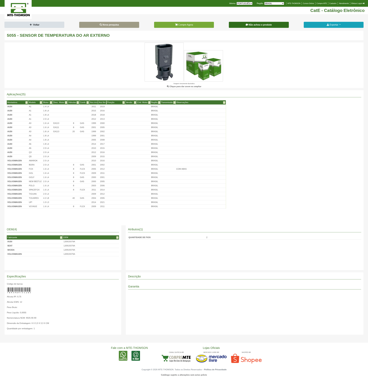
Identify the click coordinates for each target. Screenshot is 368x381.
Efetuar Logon (357, 3)
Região (260, 3)
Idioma (232, 3)
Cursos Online (308, 3)
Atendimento (344, 3)
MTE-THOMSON (294, 3)
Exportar (334, 25)
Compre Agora (185, 25)
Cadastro (333, 3)
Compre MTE (322, 3)
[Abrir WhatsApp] (360, 373)
